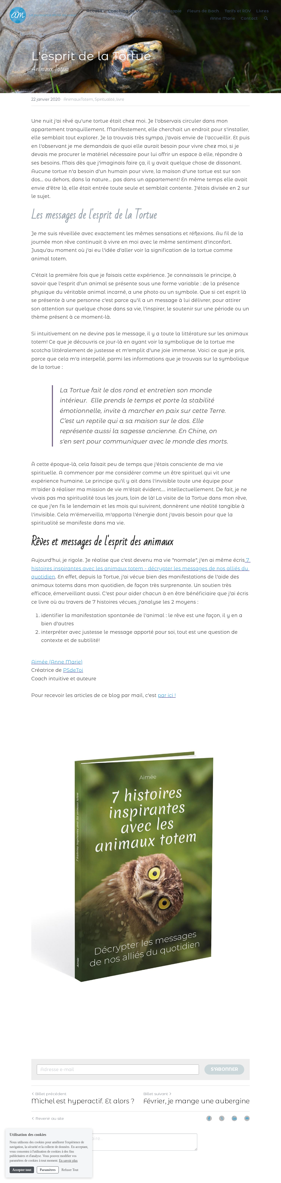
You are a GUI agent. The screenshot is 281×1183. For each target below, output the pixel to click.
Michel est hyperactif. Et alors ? (82, 1101)
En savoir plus (68, 1160)
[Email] (247, 1118)
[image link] (140, 867)
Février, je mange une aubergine (196, 1101)
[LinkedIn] (234, 1118)
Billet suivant (155, 1093)
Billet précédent (50, 1093)
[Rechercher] (266, 18)
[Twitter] (221, 1118)
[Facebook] (209, 1118)
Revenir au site (49, 1118)
